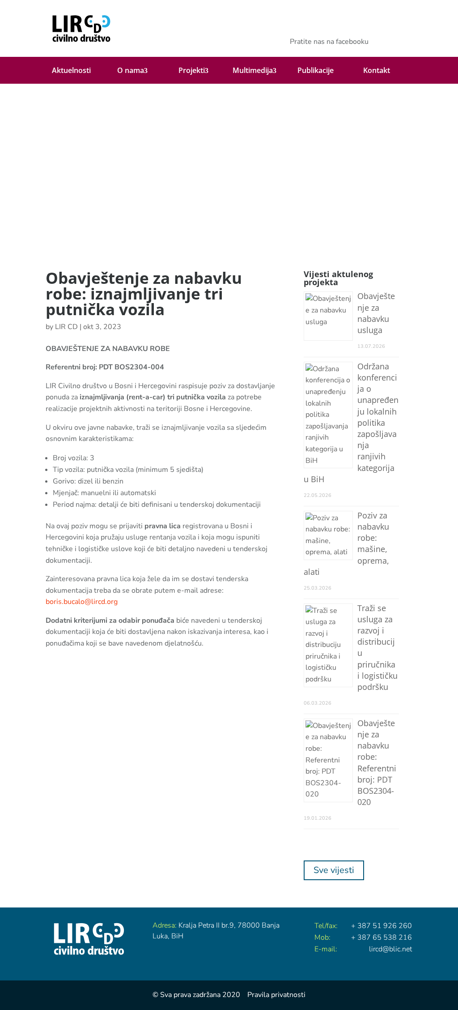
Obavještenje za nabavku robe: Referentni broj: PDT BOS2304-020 (376, 762)
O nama (130, 70)
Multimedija (253, 70)
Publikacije (315, 70)
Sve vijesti (334, 870)
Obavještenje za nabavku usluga (376, 313)
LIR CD (66, 327)
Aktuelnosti (71, 70)
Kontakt (376, 70)
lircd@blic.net (390, 949)
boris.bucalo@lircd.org (82, 602)
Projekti (191, 70)
